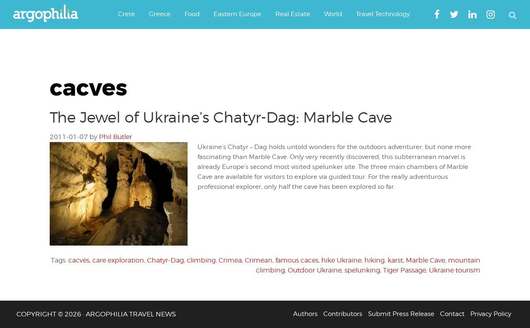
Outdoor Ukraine (315, 270)
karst (395, 260)
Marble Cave (425, 260)
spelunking (362, 270)
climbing (201, 260)
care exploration (118, 260)
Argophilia (49, 13)
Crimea (230, 260)
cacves (78, 260)
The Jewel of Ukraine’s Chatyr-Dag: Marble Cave (221, 117)
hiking (374, 260)
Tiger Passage (404, 270)
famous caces (296, 260)
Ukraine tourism (454, 270)
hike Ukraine (341, 260)
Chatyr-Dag (165, 260)
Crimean (258, 260)
